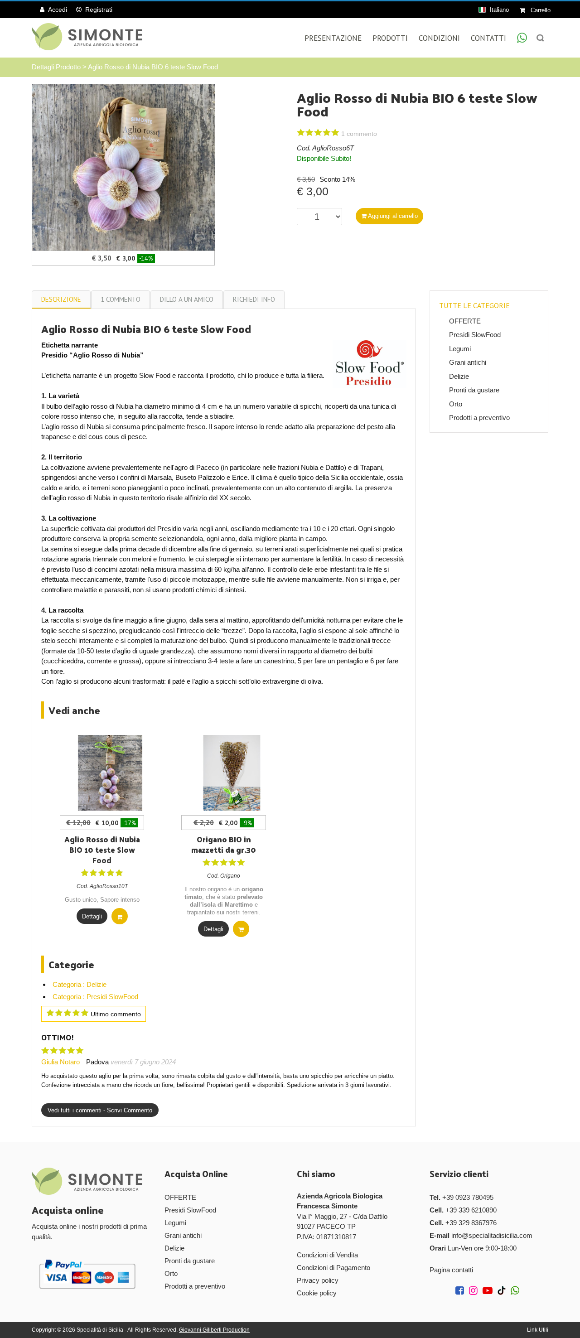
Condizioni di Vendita (327, 1255)
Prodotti (390, 38)
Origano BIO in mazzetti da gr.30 (223, 844)
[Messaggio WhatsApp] (522, 39)
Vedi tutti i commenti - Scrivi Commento (100, 1110)
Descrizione (61, 299)
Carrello (540, 10)
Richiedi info (254, 299)
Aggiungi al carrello (392, 216)
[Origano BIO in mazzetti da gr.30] (232, 773)
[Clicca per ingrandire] (123, 166)
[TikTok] (503, 1291)
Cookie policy (317, 1293)
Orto (455, 404)
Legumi (460, 349)
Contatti (488, 38)
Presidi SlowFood (475, 334)
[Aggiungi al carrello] (119, 916)
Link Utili (537, 1330)
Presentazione (333, 38)
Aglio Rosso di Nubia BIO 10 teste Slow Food (102, 849)
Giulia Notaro (60, 1062)
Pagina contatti (451, 1270)
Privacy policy (317, 1280)
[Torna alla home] (87, 36)
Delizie (459, 376)
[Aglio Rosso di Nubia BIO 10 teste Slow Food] (109, 773)
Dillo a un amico (186, 299)
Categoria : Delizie (79, 984)
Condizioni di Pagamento (333, 1267)
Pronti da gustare (474, 390)
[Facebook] (461, 1291)
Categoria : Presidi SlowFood (95, 996)
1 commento (120, 299)
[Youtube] (489, 1291)
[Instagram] (475, 1291)
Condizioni (439, 38)
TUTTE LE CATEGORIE (474, 305)
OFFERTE (465, 321)
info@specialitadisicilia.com (491, 1235)
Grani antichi (467, 362)
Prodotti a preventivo (479, 417)
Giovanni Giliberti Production (214, 1330)
